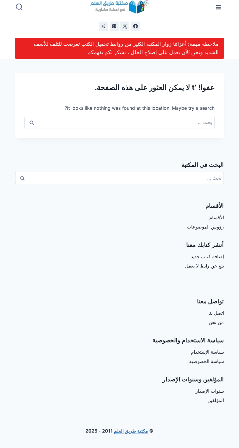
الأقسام (216, 217)
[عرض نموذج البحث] (19, 7)
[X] (124, 26)
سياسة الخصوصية (206, 361)
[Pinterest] (114, 26)
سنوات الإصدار (210, 391)
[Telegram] (103, 26)
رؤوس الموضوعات (205, 227)
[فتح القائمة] (218, 7)
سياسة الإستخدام (207, 352)
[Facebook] (135, 26)
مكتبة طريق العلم (131, 431)
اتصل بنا (216, 313)
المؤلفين (216, 400)
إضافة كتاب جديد (207, 256)
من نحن (216, 322)
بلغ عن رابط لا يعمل (204, 266)
